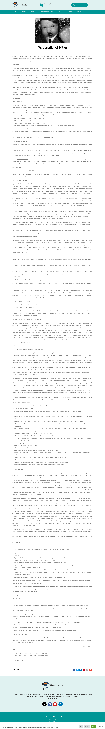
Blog (59, 11)
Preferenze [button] (87, 726)
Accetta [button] (93, 726)
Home (15, 11)
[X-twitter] (44, 704)
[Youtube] (55, 704)
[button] (74, 670)
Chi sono (23, 11)
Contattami (80, 11)
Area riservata (69, 11)
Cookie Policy (100, 726)
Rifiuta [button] (81, 726)
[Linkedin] (60, 704)
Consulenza (33, 11)
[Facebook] (50, 704)
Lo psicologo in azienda (47, 11)
